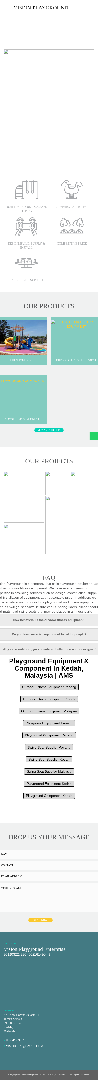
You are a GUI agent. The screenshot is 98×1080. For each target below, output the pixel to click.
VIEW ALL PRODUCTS (49, 430)
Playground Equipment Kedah (49, 783)
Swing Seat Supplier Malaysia (49, 771)
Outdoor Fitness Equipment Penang (49, 687)
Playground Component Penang (49, 735)
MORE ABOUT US (15, 163)
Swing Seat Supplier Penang (49, 747)
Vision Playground (41, 8)
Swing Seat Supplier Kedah (49, 759)
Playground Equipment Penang (49, 723)
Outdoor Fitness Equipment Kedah (49, 699)
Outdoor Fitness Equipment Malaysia (49, 711)
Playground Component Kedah (49, 796)
